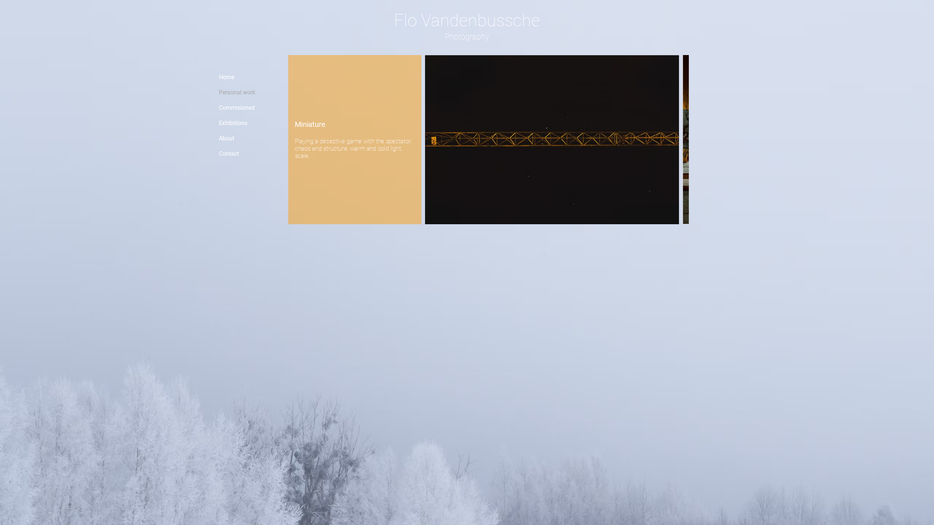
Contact (229, 153)
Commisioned (237, 107)
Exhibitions (233, 123)
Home (226, 77)
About (226, 138)
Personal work (237, 92)
